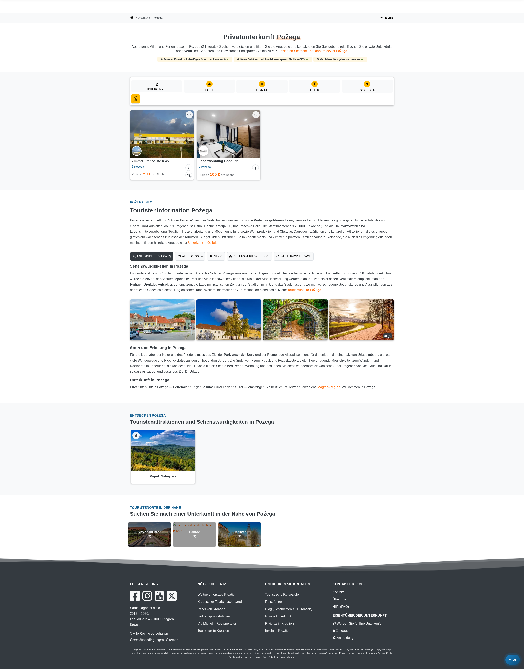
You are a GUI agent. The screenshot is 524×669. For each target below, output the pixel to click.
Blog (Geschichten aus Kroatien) (288, 609)
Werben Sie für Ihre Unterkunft (358, 623)
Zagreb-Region (329, 387)
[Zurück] (137, 134)
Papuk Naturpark (163, 476)
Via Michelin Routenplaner (217, 623)
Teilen (388, 17)
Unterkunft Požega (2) (153, 256)
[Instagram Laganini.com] (147, 596)
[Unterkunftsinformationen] (188, 167)
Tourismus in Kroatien (213, 630)
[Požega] (162, 319)
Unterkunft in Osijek (202, 242)
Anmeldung (344, 638)
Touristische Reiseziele (282, 594)
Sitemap (172, 640)
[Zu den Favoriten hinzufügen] (189, 114)
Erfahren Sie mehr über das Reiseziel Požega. (314, 51)
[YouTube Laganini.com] (159, 596)
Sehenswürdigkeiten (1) (251, 256)
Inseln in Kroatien (277, 630)
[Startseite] (132, 18)
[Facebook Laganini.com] (135, 596)
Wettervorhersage (295, 256)
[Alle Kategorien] (135, 99)
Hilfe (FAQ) (341, 606)
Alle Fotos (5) (192, 256)
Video (217, 256)
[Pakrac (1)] (194, 528)
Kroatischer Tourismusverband (220, 601)
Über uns (339, 599)
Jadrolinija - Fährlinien (214, 616)
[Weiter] (187, 134)
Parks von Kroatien (211, 609)
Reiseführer (273, 601)
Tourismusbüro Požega (304, 290)
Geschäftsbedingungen (147, 640)
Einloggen (342, 630)
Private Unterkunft (278, 616)
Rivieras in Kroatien (279, 623)
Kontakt (338, 592)
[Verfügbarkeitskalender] (188, 175)
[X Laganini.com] (172, 596)
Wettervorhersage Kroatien (217, 594)
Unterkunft (144, 17)
